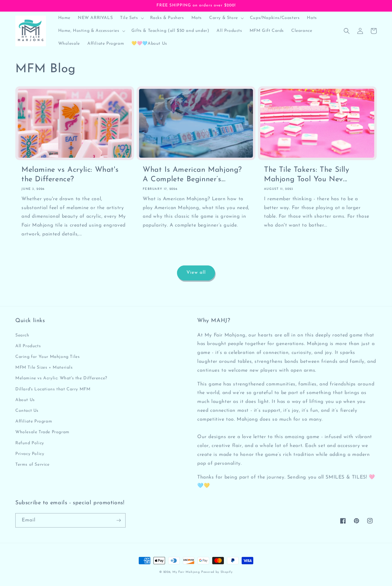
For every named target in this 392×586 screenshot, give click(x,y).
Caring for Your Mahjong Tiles (47, 357)
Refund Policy (29, 443)
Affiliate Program (33, 421)
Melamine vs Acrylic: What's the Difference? (70, 174)
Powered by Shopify (217, 572)
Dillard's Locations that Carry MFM (52, 389)
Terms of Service (32, 464)
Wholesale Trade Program (42, 432)
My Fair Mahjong (186, 572)
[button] (131, 18)
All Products (28, 346)
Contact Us (27, 410)
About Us (25, 400)
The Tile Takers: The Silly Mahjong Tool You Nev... (306, 174)
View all (196, 272)
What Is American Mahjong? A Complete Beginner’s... (192, 174)
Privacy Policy (29, 454)
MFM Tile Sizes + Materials (44, 367)
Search (22, 335)
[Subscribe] (118, 520)
